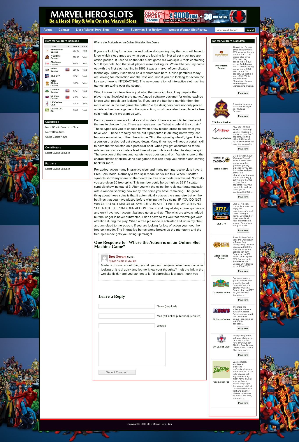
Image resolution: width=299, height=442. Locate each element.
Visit (85, 51)
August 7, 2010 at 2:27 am (122, 261)
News (120, 29)
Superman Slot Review (146, 29)
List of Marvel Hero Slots (92, 29)
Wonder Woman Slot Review (188, 29)
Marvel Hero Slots (54, 132)
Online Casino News (56, 136)
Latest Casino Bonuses (57, 152)
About (48, 29)
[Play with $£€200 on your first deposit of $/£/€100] (195, 22)
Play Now (243, 93)
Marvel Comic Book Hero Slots (61, 127)
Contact (64, 29)
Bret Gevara (117, 256)
